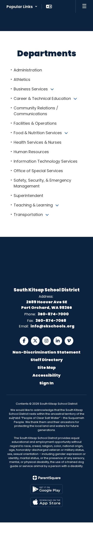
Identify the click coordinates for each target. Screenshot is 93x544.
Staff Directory (46, 359)
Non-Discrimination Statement (46, 352)
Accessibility (46, 375)
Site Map (46, 367)
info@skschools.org (52, 326)
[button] (22, 6)
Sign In (46, 383)
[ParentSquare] (47, 478)
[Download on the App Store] (46, 502)
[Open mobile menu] (84, 6)
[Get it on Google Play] (46, 489)
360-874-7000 (53, 314)
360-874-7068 (50, 320)
